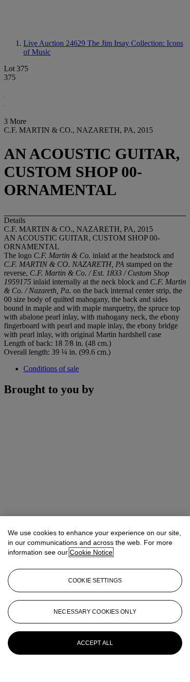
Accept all (95, 643)
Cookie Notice (91, 552)
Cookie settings (95, 580)
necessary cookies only (95, 611)
